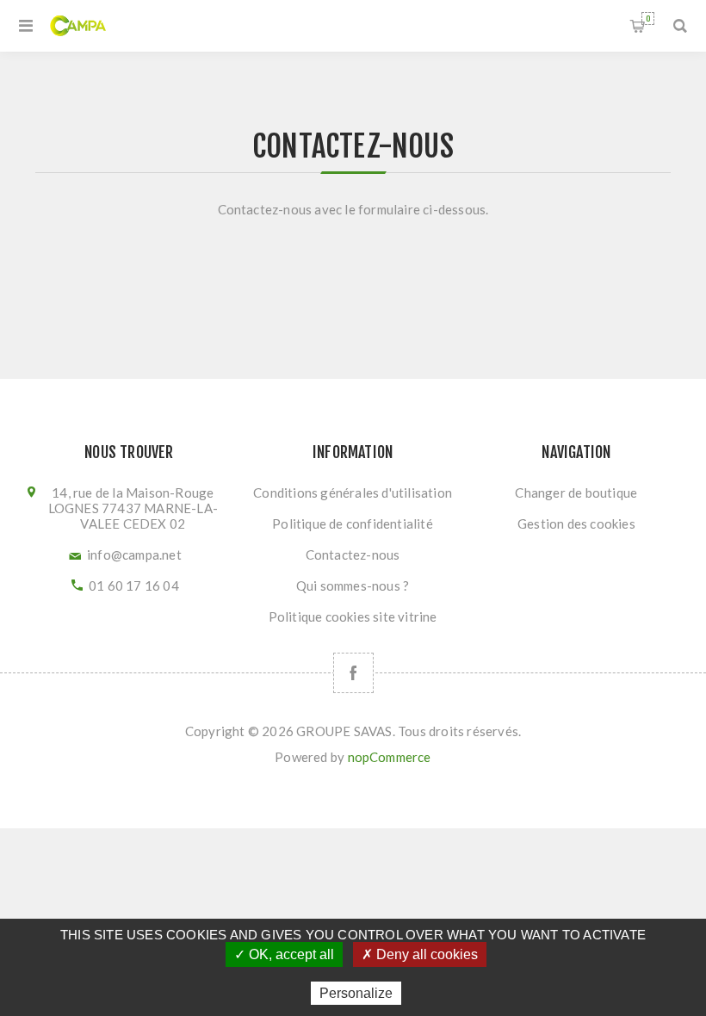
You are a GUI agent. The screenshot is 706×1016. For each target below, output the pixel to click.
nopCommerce (389, 757)
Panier (648, 18)
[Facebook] (353, 673)
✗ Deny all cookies (420, 954)
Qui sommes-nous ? (352, 585)
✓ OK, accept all (284, 954)
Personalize (356, 993)
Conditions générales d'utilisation (352, 492)
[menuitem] (353, 492)
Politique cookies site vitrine (353, 616)
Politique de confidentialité (352, 523)
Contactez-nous (353, 554)
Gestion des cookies (576, 523)
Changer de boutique (576, 492)
